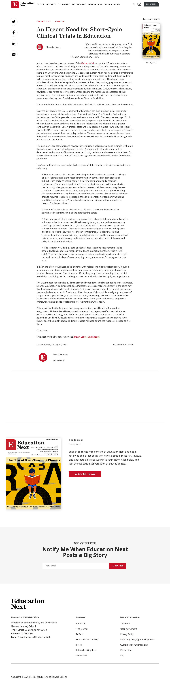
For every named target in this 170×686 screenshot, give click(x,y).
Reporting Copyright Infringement (137, 639)
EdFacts (80, 634)
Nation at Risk (87, 63)
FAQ (122, 655)
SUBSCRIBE (151, 4)
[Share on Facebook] (14, 33)
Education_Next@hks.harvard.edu (34, 637)
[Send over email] (14, 54)
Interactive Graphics (86, 650)
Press (79, 644)
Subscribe (118, 565)
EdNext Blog (44, 22)
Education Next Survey (87, 639)
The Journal (82, 628)
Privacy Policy (127, 634)
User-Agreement (128, 628)
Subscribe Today (85, 473)
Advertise (125, 623)
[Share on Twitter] (14, 22)
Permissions (126, 650)
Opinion (60, 22)
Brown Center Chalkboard (86, 336)
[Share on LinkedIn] (14, 43)
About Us (80, 623)
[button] (134, 4)
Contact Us (81, 655)
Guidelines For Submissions (134, 644)
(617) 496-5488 (25, 633)
